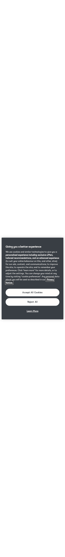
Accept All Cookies (32, 292)
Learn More (32, 311)
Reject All (32, 302)
